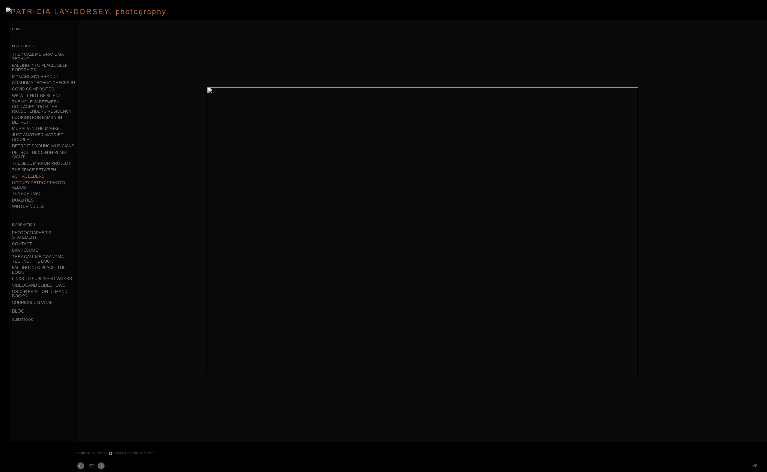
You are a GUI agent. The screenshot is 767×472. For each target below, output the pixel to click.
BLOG (18, 311)
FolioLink (119, 453)
